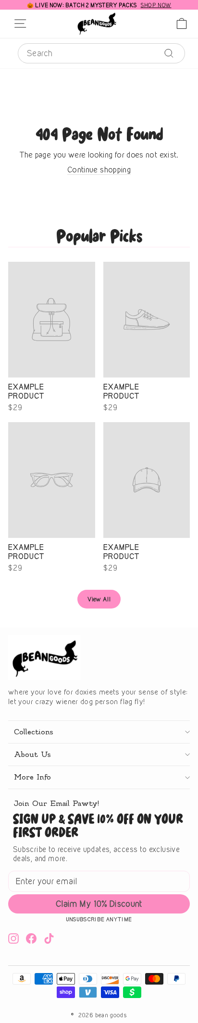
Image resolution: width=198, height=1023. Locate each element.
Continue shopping (99, 169)
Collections (33, 732)
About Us (32, 754)
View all (99, 599)
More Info (32, 777)
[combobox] (101, 53)
